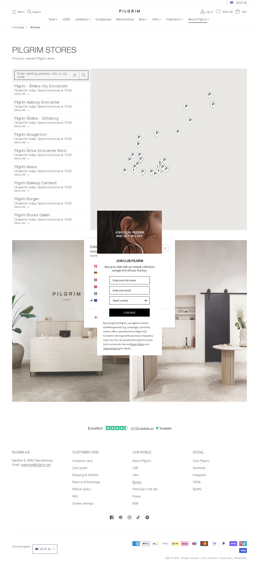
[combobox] (128, 300)
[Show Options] (146, 300)
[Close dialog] (156, 215)
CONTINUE (130, 312)
